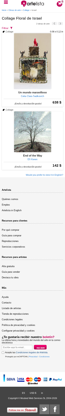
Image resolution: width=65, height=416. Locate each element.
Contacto (6, 302)
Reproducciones (10, 241)
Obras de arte (14, 10)
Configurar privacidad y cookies (18, 330)
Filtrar (5, 28)
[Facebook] (55, 409)
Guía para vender (11, 272)
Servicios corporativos (13, 246)
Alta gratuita (8, 266)
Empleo (6, 204)
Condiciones (44, 357)
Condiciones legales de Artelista (31, 352)
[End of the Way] (32, 131)
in (42, 393)
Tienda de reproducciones (15, 313)
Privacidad (33, 357)
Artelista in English (11, 210)
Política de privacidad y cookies (18, 325)
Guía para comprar (11, 235)
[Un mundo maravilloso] (32, 61)
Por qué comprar (10, 230)
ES (23, 393)
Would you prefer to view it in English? (44, 175)
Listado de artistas (11, 308)
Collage (26, 10)
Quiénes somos (10, 199)
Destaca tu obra (10, 277)
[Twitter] (44, 409)
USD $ (33, 393)
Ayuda (5, 297)
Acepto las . (26, 352)
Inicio (4, 10)
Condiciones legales (12, 319)
